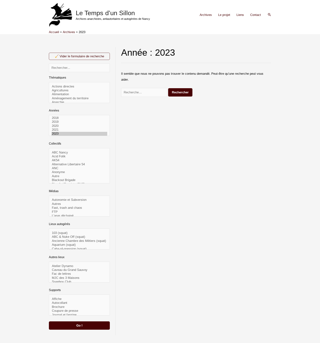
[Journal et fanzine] (79, 315)
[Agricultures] (79, 90)
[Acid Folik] (79, 156)
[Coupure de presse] (79, 311)
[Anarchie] (79, 102)
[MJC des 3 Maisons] (79, 278)
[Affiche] (79, 299)
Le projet (224, 15)
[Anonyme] (79, 172)
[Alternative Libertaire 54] (79, 164)
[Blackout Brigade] (79, 180)
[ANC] (79, 168)
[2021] (79, 130)
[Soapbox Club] (79, 282)
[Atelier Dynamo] (79, 266)
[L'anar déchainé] (79, 216)
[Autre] (79, 176)
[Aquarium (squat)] (79, 245)
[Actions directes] (79, 87)
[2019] (79, 122)
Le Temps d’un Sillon (105, 12)
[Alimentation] (79, 94)
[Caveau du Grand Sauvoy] (79, 270)
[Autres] (79, 204)
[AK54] (79, 160)
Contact (255, 15)
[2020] (79, 126)
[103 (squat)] (79, 233)
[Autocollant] (79, 303)
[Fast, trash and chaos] (79, 208)
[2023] (79, 134)
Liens (240, 15)
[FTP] (79, 212)
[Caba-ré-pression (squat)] (79, 249)
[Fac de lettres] (79, 274)
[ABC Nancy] (79, 153)
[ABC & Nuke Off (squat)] (79, 237)
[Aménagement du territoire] (79, 98)
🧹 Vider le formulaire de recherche (79, 56)
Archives (206, 15)
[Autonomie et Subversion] (79, 200)
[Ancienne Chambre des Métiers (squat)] (79, 241)
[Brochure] (79, 307)
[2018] (79, 118)
